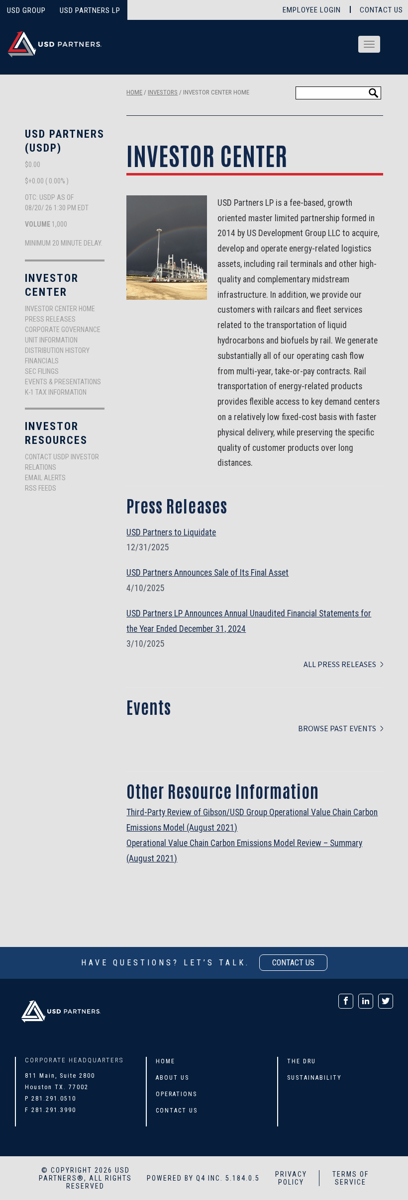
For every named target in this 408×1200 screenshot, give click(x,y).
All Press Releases (340, 664)
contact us (293, 962)
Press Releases (50, 319)
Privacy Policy (291, 1178)
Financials (42, 361)
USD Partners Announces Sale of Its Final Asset (207, 573)
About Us (172, 1077)
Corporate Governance (63, 330)
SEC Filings (42, 371)
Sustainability (314, 1077)
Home (134, 92)
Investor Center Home (60, 309)
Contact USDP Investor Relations (62, 462)
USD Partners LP (90, 10)
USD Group (26, 10)
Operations (176, 1094)
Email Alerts (45, 478)
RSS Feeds (40, 488)
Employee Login (312, 9)
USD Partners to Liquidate (171, 532)
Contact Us (381, 9)
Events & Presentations (63, 382)
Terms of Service (350, 1178)
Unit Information (51, 340)
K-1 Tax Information (56, 392)
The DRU (301, 1061)
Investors (163, 92)
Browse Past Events (337, 728)
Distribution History (57, 350)
